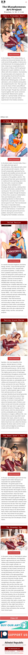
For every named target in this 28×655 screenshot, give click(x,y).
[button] (14, 35)
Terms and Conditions (10, 651)
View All (14, 618)
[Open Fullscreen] (26, 50)
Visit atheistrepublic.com (14, 648)
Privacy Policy (20, 651)
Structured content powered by (14, 653)
